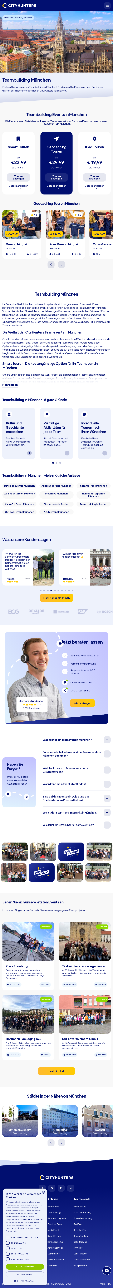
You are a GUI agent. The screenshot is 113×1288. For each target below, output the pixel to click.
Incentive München (56, 493)
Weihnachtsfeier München (19, 493)
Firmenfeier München (56, 504)
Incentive (52, 1265)
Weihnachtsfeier (56, 1259)
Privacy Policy (12, 1231)
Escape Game (81, 1265)
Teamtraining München (93, 504)
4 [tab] (51, 589)
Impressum (105, 1283)
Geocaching (80, 1206)
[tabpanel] (18, 433)
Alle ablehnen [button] (25, 1274)
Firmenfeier (53, 1206)
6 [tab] (58, 589)
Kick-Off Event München (19, 504)
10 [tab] (72, 589)
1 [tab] (53, 462)
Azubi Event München (56, 511)
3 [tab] (60, 462)
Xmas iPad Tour (81, 1236)
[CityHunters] (19, 5)
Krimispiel (78, 1247)
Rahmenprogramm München (93, 495)
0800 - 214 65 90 (80, 690)
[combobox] (43, 1192)
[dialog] (25, 1237)
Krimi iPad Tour (81, 1230)
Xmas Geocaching (83, 1218)
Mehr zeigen (10, 384)
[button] (25, 1280)
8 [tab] (65, 589)
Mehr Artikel (56, 1071)
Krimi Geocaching (82, 1212)
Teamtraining (54, 1212)
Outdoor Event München (19, 511)
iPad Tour (78, 1224)
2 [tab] (56, 462)
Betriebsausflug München (19, 485)
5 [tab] (54, 589)
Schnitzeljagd (80, 1241)
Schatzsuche (80, 1253)
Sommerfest (54, 1253)
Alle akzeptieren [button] (25, 1266)
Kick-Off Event (55, 1236)
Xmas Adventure (82, 1259)
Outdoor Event (55, 1224)
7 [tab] (62, 589)
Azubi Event (53, 1230)
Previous (51, 264)
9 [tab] (69, 589)
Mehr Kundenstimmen (56, 597)
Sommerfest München (93, 485)
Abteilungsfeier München (56, 485)
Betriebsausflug (56, 1241)
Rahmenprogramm (57, 1218)
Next (61, 264)
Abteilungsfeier (55, 1247)
